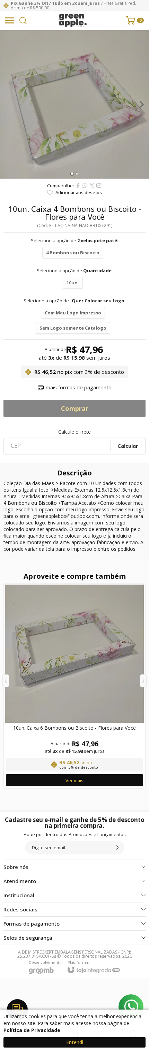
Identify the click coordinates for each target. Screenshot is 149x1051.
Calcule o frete (74, 431)
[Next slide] (141, 104)
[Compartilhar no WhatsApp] (84, 185)
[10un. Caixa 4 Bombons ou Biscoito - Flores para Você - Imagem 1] (74, 104)
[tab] (72, 174)
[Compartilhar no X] (91, 185)
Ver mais (74, 780)
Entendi (74, 1042)
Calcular (127, 445)
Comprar (74, 408)
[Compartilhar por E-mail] (98, 185)
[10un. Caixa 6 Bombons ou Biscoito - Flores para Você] (74, 686)
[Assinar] (117, 847)
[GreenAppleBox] (73, 20)
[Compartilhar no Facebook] (78, 185)
